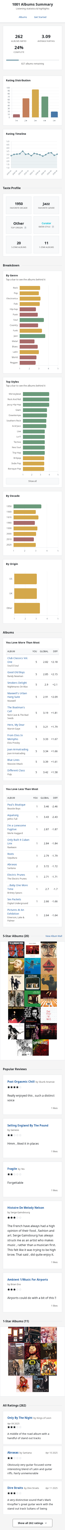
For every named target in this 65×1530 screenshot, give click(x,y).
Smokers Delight (17, 682)
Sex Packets (14, 899)
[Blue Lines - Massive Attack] (49, 966)
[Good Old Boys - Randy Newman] (32, 950)
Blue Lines (13, 760)
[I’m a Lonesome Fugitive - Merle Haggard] (16, 1351)
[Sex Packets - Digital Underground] (40, 1384)
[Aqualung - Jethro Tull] (16, 1367)
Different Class (16, 770)
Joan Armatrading (17, 749)
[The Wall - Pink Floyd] (49, 1015)
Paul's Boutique (16, 804)
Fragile (12, 1169)
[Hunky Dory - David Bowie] (16, 966)
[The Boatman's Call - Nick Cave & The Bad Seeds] (32, 1015)
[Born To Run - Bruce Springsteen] (16, 1031)
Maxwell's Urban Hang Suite (17, 695)
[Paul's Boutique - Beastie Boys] (32, 1335)
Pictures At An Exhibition (15, 911)
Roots (10, 854)
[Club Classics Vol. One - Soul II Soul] (49, 982)
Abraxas (12, 864)
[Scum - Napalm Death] (32, 1367)
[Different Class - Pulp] (32, 982)
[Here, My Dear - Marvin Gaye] (16, 998)
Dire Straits (15, 1488)
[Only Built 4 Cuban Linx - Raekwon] (49, 1367)
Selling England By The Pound (27, 1125)
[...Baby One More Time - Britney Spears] (24, 1384)
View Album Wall (54, 936)
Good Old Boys (16, 672)
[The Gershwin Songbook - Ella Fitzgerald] (49, 950)
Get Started (40, 17)
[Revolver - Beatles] (24, 1047)
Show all (32, 481)
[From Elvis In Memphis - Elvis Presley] (49, 1031)
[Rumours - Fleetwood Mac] (16, 982)
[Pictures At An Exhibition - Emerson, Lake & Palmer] (16, 1335)
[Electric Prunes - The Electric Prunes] (49, 1351)
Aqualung (12, 815)
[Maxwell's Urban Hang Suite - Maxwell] (49, 998)
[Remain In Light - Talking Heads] (16, 950)
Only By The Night (19, 1418)
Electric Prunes (16, 874)
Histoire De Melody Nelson (25, 1207)
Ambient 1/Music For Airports (27, 1279)
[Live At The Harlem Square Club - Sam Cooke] (32, 1031)
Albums (23, 17)
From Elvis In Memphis (15, 737)
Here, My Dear (16, 724)
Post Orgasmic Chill (21, 1081)
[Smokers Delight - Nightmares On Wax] (40, 1047)
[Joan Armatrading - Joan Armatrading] (16, 1015)
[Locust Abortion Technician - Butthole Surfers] (49, 1335)
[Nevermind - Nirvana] (32, 966)
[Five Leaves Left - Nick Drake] (32, 998)
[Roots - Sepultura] (32, 1351)
